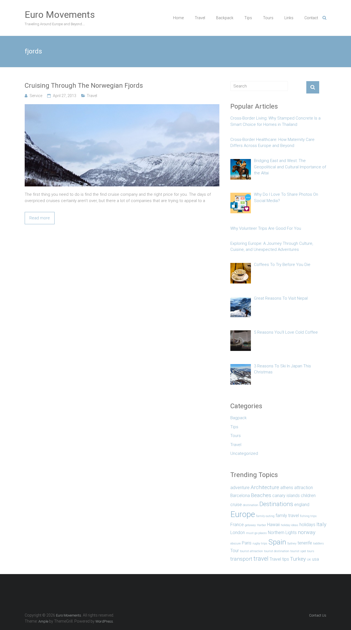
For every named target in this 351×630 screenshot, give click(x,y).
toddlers (318, 543)
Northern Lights (282, 532)
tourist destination (276, 551)
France (237, 524)
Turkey (298, 559)
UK (309, 559)
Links (288, 18)
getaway (250, 525)
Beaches (261, 495)
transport (241, 559)
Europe (242, 514)
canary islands (286, 495)
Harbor (261, 525)
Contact (311, 18)
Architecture (265, 487)
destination (250, 505)
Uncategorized (244, 453)
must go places (256, 533)
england (301, 504)
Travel (200, 18)
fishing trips (308, 516)
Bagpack (238, 417)
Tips (248, 18)
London (237, 532)
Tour (234, 550)
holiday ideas (289, 525)
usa (315, 559)
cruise (236, 504)
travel (260, 558)
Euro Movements (60, 14)
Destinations (276, 503)
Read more (39, 217)
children (308, 495)
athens (286, 487)
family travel (287, 515)
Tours (268, 18)
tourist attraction (251, 551)
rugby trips (260, 543)
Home (178, 18)
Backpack (224, 18)
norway (306, 532)
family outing (265, 516)
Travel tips (279, 559)
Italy (321, 524)
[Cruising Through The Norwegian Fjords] (122, 107)
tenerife (305, 543)
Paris (246, 543)
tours (310, 551)
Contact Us (317, 615)
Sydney (291, 543)
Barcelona (240, 495)
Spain (277, 542)
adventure (240, 487)
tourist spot (298, 551)
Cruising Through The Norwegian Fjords (84, 85)
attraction (303, 487)
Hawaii (273, 524)
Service (36, 95)
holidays (307, 524)
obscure (235, 543)
